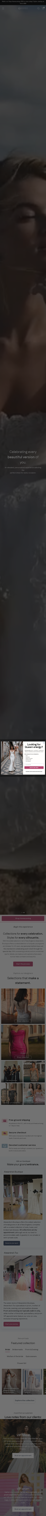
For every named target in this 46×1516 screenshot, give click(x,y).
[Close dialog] (44, 743)
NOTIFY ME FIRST (34, 767)
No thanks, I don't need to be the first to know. (34, 771)
